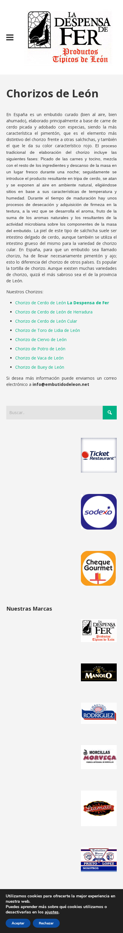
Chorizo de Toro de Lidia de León (47, 330)
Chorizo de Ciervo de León (41, 339)
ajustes (52, 912)
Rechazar (46, 923)
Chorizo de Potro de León (40, 348)
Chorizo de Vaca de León (39, 358)
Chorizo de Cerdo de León (62, 302)
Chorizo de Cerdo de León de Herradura (54, 312)
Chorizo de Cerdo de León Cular (46, 321)
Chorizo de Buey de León (39, 367)
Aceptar (18, 923)
